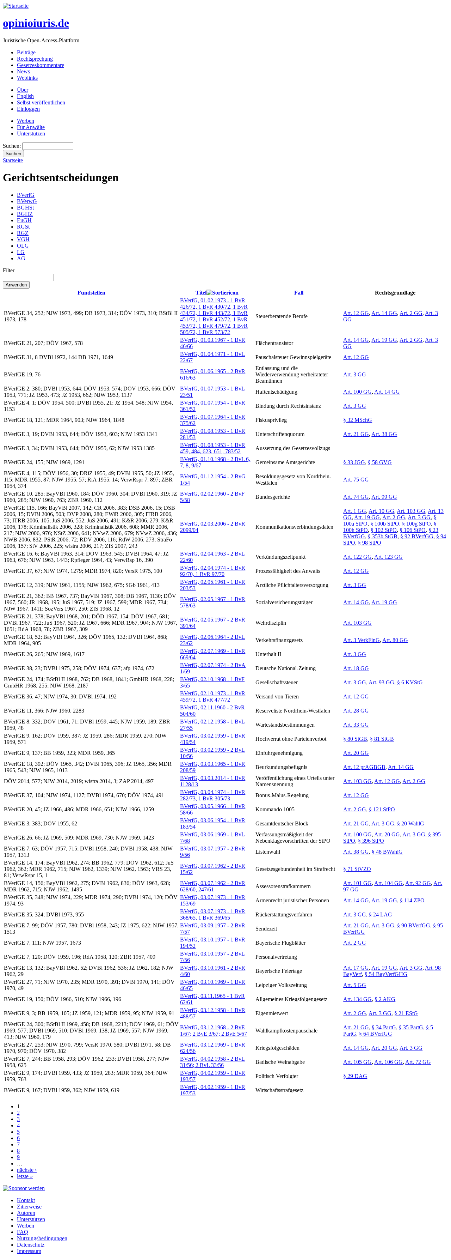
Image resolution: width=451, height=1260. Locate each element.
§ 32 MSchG (357, 420)
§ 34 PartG (384, 1027)
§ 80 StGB (355, 739)
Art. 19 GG (384, 340)
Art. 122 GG (357, 557)
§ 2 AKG (385, 999)
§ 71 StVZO (357, 869)
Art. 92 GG (418, 883)
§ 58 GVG (380, 462)
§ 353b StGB (382, 536)
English (25, 96)
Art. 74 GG (356, 497)
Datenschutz (30, 1245)
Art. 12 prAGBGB (364, 767)
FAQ (22, 1232)
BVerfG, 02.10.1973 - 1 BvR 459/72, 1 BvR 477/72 (212, 696)
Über (22, 90)
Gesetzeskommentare (40, 65)
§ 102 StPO (384, 530)
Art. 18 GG (356, 668)
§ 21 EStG (406, 1013)
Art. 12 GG (356, 313)
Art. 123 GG (388, 557)
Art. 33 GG (356, 725)
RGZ (23, 233)
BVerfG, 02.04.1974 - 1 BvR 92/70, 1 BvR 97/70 (212, 571)
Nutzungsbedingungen (42, 1238)
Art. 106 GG (388, 1062)
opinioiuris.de (36, 23)
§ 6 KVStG (410, 682)
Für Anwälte (31, 127)
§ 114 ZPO (412, 900)
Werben (25, 121)
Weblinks (27, 78)
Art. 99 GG (384, 497)
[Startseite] (16, 6)
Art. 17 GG (356, 968)
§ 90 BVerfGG (413, 925)
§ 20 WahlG (410, 823)
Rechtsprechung (35, 59)
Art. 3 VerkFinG (361, 640)
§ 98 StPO (369, 543)
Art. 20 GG (356, 753)
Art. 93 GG (381, 682)
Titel (201, 293)
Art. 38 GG (384, 434)
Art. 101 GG (357, 883)
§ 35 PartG (411, 1027)
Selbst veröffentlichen (41, 102)
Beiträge (26, 52)
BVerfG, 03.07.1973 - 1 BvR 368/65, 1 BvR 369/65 (212, 914)
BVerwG (27, 201)
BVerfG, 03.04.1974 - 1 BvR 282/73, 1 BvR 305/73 (212, 795)
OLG (23, 246)
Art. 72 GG (418, 1062)
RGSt (23, 227)
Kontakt (26, 1200)
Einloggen (28, 109)
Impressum (29, 1251)
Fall (298, 293)
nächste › (27, 1170)
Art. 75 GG (356, 480)
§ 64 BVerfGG (375, 1034)
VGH (23, 239)
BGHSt (25, 208)
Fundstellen (91, 293)
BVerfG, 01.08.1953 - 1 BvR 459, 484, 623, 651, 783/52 (212, 448)
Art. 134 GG (357, 999)
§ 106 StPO (413, 530)
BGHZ (25, 214)
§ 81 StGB (382, 739)
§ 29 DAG (355, 1076)
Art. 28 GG (356, 711)
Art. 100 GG (357, 392)
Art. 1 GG (354, 511)
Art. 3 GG (354, 374)
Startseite (13, 160)
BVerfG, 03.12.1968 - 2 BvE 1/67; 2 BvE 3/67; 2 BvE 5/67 (213, 1030)
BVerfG (26, 195)
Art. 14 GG (384, 313)
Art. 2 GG (411, 313)
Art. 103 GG (411, 511)
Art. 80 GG (395, 640)
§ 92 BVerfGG (416, 536)
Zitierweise (29, 1207)
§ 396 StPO (371, 841)
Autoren (26, 1213)
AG (21, 258)
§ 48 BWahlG (387, 852)
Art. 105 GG (357, 1062)
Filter (8, 270)
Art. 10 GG (381, 511)
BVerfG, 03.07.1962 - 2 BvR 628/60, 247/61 (212, 886)
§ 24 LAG (380, 914)
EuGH (24, 220)
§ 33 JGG (354, 462)
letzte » (25, 1176)
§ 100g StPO (416, 524)
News (23, 71)
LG (21, 252)
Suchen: (12, 146)
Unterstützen (31, 134)
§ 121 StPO (382, 809)
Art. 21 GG (356, 434)
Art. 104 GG (388, 883)
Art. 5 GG (354, 985)
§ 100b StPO (384, 524)
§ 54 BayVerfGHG (386, 974)
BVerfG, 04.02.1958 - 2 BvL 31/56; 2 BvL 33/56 (212, 1062)
